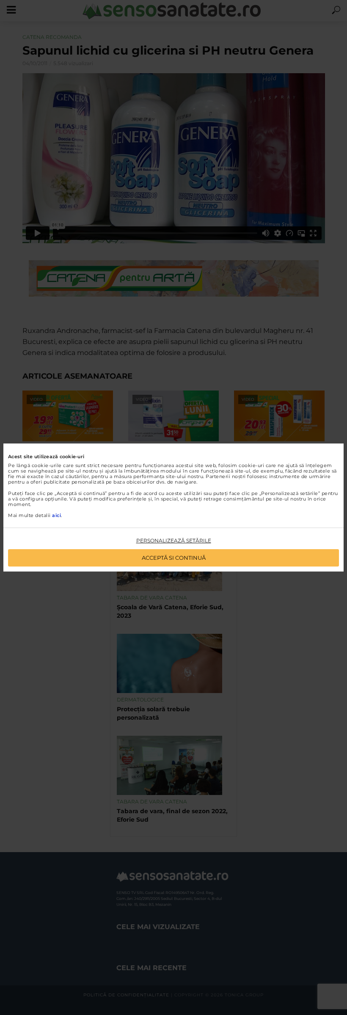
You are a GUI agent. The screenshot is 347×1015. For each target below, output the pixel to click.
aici (56, 515)
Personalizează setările (173, 540)
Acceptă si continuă (174, 557)
